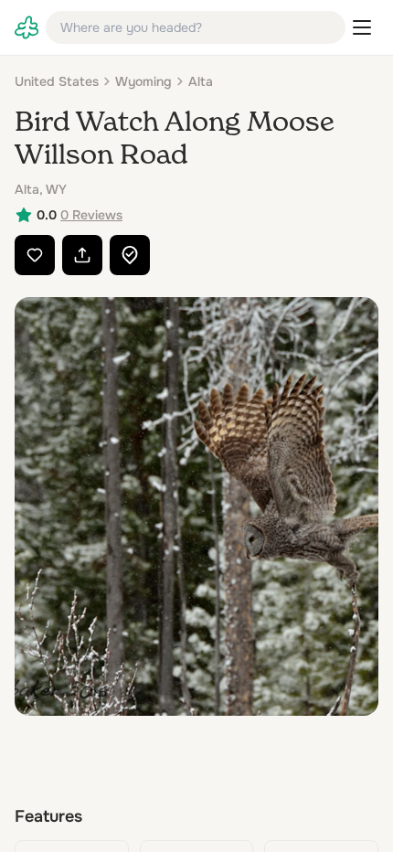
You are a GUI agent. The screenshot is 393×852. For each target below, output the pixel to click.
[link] (26, 27)
